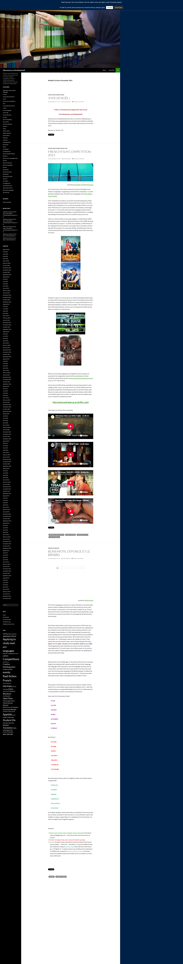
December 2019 (7, 432)
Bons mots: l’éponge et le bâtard (69, 553)
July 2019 (5, 443)
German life (6, 121)
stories (13, 715)
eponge (52, 876)
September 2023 (7, 329)
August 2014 (6, 578)
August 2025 (6, 277)
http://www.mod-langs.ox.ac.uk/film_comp (71, 402)
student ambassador (8, 717)
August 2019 (6, 441)
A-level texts (13, 634)
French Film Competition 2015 (69, 153)
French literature (7, 115)
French (4, 108)
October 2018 (6, 464)
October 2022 (6, 354)
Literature (5, 140)
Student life (5, 174)
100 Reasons (6, 634)
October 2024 (6, 299)
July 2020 (5, 416)
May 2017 (5, 502)
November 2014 (7, 571)
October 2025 (6, 272)
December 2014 (7, 568)
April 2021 (5, 395)
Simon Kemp (89, 600)
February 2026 (6, 263)
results (8, 709)
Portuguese (6, 149)
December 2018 (7, 459)
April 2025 (5, 286)
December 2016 (7, 514)
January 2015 (6, 566)
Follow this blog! (7, 202)
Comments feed (7, 619)
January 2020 (6, 429)
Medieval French (61, 876)
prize (4, 709)
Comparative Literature (8, 96)
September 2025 (7, 274)
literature (7, 694)
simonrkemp (67, 101)
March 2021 (6, 397)
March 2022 (6, 370)
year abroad (8, 734)
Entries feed (6, 617)
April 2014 (5, 587)
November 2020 (7, 407)
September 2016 (7, 521)
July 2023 (5, 334)
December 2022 (7, 350)
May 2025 (5, 283)
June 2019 (5, 445)
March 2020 (6, 425)
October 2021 (6, 381)
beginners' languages (8, 653)
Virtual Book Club (7, 185)
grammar (14, 686)
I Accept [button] (109, 7)
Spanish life (5, 169)
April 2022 (5, 368)
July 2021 (5, 388)
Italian (4, 128)
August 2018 (6, 468)
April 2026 (5, 258)
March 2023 (6, 343)
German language (7, 119)
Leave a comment (79, 101)
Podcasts (5, 707)
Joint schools (6, 691)
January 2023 (6, 347)
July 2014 (5, 580)
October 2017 (6, 491)
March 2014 (6, 589)
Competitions (11, 659)
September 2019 (7, 438)
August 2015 (6, 550)
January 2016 (6, 539)
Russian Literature (7, 163)
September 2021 (7, 384)
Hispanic (5, 126)
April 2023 (5, 340)
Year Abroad (6, 192)
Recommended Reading (9, 153)
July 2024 (5, 306)
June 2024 (5, 308)
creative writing (7, 669)
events (6, 672)
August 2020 (6, 413)
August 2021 (6, 386)
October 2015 (6, 546)
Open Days (5, 144)
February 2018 (6, 482)
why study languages (8, 732)
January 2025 (6, 293)
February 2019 (6, 454)
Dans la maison (70, 534)
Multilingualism (7, 142)
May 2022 (5, 366)
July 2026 (5, 251)
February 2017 (6, 509)
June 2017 (5, 500)
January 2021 (6, 402)
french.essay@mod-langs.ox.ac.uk (80, 378)
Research (5, 156)
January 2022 (6, 375)
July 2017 (5, 498)
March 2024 (6, 315)
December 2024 (7, 295)
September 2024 (7, 302)
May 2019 (5, 448)
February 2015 (6, 564)
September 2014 (7, 575)
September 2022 (7, 356)
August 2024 (6, 304)
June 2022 (5, 363)
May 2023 (5, 338)
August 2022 (6, 359)
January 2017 (6, 511)
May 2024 (5, 311)
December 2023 (7, 322)
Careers (5, 94)
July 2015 (5, 553)
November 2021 (7, 379)
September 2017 (7, 493)
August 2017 (6, 495)
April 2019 (5, 450)
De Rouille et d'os (83, 534)
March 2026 (6, 261)
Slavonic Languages (7, 165)
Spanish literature (7, 172)
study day (5, 723)
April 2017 (5, 505)
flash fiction (9, 676)
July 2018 (5, 470)
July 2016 (5, 525)
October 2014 (6, 573)
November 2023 (7, 324)
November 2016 (7, 516)
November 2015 (7, 543)
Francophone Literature (9, 106)
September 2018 (7, 466)
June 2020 (5, 418)
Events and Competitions (56, 94)
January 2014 (6, 594)
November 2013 (7, 598)
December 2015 (7, 541)
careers (5, 656)
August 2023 (6, 331)
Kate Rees (77, 185)
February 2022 (6, 372)
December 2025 (7, 267)
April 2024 (5, 313)
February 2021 (6, 400)
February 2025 (6, 290)
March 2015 (6, 562)
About (104, 70)
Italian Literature (7, 133)
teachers (6, 725)
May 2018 (5, 475)
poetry (9, 707)
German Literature (7, 124)
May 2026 (5, 256)
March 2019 (6, 452)
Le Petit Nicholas (54, 537)
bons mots (15, 653)
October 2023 (6, 327)
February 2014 (6, 591)
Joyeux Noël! (59, 98)
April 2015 (5, 559)
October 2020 (6, 409)
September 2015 (7, 548)
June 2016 (5, 527)
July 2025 (5, 279)
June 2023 (5, 336)
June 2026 (5, 254)
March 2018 (6, 480)
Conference (6, 662)
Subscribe (111, 70)
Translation (5, 181)
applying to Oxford (9, 636)
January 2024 (6, 320)
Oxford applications (9, 701)
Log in (4, 615)
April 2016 (5, 532)
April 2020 (5, 423)
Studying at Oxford (7, 176)
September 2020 (7, 411)
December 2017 (7, 486)
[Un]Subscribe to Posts (8, 624)
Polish (4, 147)
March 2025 (6, 288)
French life (5, 112)
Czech (4, 99)
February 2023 (6, 345)
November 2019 (7, 434)
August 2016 (6, 523)
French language (53, 548)
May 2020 (5, 420)
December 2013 (7, 596)
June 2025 (5, 281)
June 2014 (5, 582)
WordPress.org (6, 621)
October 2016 (6, 518)
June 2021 (5, 391)
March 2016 (6, 534)
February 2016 (6, 537)
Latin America (6, 135)
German (5, 117)
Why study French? (7, 188)
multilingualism (6, 696)
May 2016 (5, 530)
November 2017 (7, 489)
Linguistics (12, 691)
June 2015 (5, 555)
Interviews (5, 689)
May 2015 (5, 557)
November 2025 (7, 270)
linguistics (5, 137)
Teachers (5, 178)
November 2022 (7, 352)
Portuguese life (6, 151)
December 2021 (7, 377)
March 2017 (6, 507)
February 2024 (6, 318)
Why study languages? (8, 190)
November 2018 (7, 461)
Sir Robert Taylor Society (9, 711)
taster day (11, 723)
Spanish (5, 167)
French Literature (7, 683)
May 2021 (5, 393)
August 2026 (6, 249)
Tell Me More (118, 7)
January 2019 (6, 457)
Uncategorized (6, 183)
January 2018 (6, 484)
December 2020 (7, 404)
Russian (5, 160)
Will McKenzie (88, 185)
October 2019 (6, 436)
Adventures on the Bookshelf (14, 70)
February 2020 (6, 427)
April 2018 (5, 477)
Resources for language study (10, 158)
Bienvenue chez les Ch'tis (57, 534)
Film (66, 148)
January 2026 (6, 265)
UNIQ (14, 728)
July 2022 (5, 361)
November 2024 (7, 297)
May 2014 (5, 584)
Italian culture (6, 131)
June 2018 (5, 473)
